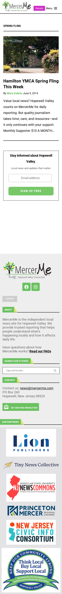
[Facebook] (26, 287)
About (8, 309)
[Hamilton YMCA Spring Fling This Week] (31, 54)
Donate (39, 8)
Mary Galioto (14, 93)
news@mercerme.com (36, 388)
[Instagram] (35, 287)
